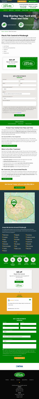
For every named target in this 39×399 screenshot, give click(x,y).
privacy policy (19, 112)
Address (4, 92)
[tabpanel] (19, 279)
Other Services (28, 123)
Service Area (20, 123)
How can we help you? (6, 100)
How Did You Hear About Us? (7, 96)
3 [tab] (21, 314)
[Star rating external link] (9, 1)
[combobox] (19, 98)
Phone (4, 83)
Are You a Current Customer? (7, 87)
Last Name (22, 79)
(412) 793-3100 (20, 390)
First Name (4, 79)
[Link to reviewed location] (19, 300)
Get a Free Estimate (19, 187)
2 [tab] (19, 314)
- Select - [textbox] (4, 98)
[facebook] (19, 382)
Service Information (12, 123)
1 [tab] (19, 292)
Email (21, 83)
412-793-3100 (28, 184)
